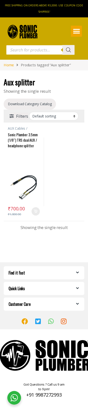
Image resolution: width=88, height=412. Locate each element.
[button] (76, 31)
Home (9, 64)
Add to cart (36, 211)
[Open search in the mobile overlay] (40, 50)
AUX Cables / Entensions (17, 130)
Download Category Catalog (30, 104)
